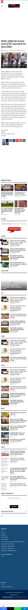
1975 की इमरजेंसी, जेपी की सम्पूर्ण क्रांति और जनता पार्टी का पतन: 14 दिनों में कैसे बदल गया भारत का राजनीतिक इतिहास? (18, 471)
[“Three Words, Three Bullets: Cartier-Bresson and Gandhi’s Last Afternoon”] (5, 462)
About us (3, 532)
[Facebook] (3, 140)
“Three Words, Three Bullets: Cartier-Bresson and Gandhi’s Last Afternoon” (17, 460)
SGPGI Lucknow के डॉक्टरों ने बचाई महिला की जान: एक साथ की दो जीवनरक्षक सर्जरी (18, 427)
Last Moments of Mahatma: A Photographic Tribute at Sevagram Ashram (12, 287)
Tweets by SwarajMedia (6, 586)
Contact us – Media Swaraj (7, 548)
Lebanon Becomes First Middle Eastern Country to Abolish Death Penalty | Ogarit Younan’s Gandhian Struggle (18, 243)
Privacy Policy (4, 537)
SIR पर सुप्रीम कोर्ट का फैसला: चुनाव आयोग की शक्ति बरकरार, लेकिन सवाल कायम (20, 211)
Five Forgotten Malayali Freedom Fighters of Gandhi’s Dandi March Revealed (18, 316)
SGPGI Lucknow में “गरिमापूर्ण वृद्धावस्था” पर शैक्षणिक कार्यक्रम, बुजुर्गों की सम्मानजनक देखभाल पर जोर (18, 420)
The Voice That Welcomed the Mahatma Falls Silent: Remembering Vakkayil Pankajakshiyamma (18, 308)
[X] (7, 140)
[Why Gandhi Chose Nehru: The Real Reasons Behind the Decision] (5, 487)
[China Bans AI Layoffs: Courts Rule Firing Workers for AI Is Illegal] (21, 187)
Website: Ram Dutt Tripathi (7, 544)
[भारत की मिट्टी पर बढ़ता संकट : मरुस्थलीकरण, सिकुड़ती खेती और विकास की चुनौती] (5, 258)
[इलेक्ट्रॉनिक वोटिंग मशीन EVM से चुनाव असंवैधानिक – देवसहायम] (5, 435)
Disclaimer (3, 535)
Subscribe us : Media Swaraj (7, 546)
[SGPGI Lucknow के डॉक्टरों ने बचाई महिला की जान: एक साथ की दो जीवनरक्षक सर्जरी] (5, 428)
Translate (24, 224)
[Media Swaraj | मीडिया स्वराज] (14, 6)
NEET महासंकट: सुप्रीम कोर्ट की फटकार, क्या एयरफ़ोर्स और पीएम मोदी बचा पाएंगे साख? (7, 211)
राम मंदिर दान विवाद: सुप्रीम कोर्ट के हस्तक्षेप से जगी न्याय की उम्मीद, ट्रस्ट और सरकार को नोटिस (7, 194)
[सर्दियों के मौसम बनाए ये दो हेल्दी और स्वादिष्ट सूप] (5, 414)
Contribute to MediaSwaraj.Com (9, 550)
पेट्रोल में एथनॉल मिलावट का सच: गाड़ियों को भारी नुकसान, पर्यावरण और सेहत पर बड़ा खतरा (18, 264)
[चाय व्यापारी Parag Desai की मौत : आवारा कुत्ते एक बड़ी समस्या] (5, 441)
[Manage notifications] (3, 607)
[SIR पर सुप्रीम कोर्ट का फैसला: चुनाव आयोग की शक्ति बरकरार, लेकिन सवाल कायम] (21, 203)
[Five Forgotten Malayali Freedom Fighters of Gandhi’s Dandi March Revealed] (5, 316)
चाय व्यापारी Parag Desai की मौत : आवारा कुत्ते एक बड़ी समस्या (17, 440)
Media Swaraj (5, 50)
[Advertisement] (14, 24)
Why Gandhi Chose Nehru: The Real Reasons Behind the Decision (18, 484)
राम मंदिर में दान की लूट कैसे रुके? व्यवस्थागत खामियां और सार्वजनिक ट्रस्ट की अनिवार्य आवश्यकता (17, 453)
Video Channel (4, 539)
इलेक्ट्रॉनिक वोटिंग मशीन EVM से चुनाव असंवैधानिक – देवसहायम (17, 433)
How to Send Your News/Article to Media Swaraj (12, 541)
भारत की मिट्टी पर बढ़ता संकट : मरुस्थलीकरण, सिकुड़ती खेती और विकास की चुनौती (17, 257)
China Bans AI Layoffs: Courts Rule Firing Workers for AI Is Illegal (20, 194)
